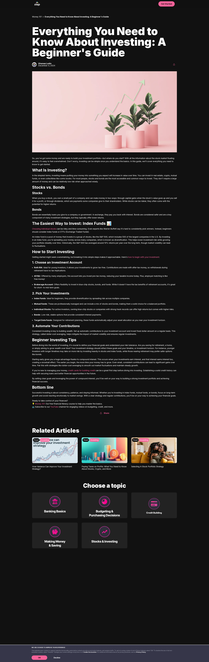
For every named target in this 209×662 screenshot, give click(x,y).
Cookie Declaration (89, 652)
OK (39, 658)
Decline (57, 658)
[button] (174, 64)
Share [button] (106, 413)
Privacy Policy (141, 652)
